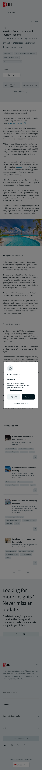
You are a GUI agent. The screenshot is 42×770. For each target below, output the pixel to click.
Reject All (14, 397)
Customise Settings (21, 403)
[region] (21, 385)
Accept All (28, 397)
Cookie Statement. (16, 390)
